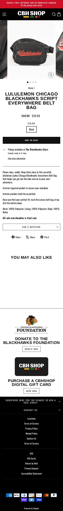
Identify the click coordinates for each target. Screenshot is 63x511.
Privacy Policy (31, 428)
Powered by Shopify (31, 508)
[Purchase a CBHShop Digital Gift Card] (31, 366)
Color (31, 123)
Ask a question (31, 226)
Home (30, 88)
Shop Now (31, 391)
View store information (16, 158)
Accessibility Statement (31, 473)
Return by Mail (31, 463)
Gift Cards (31, 458)
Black (31, 129)
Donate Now (31, 349)
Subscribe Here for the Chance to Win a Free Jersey (31, 401)
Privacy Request (31, 468)
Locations (31, 418)
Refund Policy (31, 433)
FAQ (31, 453)
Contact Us (31, 410)
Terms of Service (31, 423)
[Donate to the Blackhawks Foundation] (31, 324)
